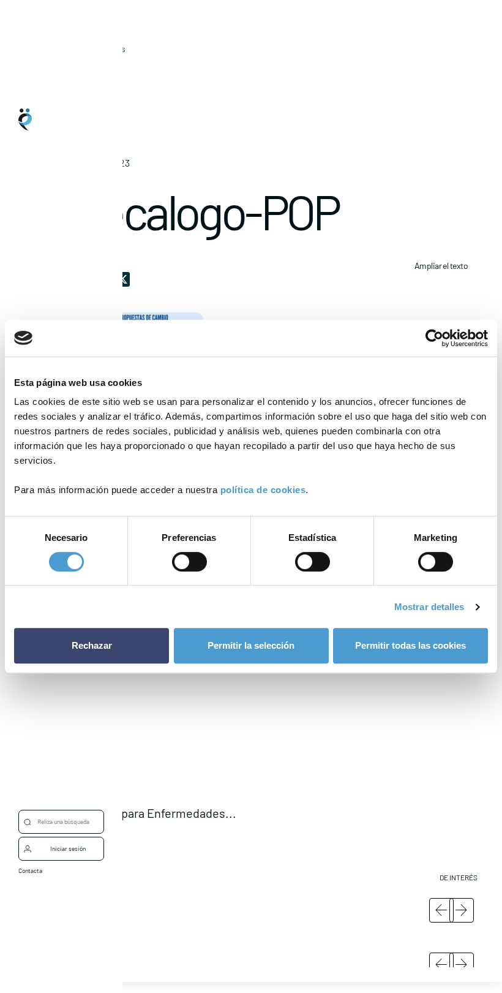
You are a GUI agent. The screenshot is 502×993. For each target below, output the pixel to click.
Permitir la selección (251, 645)
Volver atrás (103, 48)
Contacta (30, 870)
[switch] (189, 562)
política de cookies (263, 490)
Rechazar (92, 645)
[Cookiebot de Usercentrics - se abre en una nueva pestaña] (434, 338)
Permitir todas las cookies (410, 645)
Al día (83, 67)
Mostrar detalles (429, 607)
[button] (275, 751)
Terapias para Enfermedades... (154, 813)
